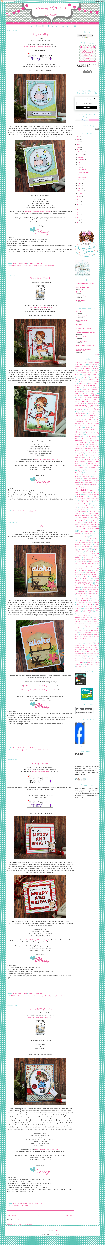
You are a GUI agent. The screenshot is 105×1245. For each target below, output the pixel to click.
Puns (82, 565)
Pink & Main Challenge (85, 555)
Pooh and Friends (87, 559)
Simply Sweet (85, 585)
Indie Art (87, 484)
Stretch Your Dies (91, 606)
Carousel (79, 397)
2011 (78, 220)
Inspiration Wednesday (81, 488)
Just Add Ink (79, 324)
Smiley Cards (85, 589)
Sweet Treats (83, 615)
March (80, 188)
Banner (92, 379)
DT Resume (52, 26)
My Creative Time (91, 528)
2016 (78, 207)
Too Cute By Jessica (93, 642)
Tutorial (95, 647)
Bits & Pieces (78, 385)
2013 (78, 215)
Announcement (95, 376)
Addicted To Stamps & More (19, 265)
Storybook (89, 604)
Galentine (82, 461)
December (81, 152)
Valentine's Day (89, 651)
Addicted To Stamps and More (41, 771)
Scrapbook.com (80, 568)
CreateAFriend (78, 418)
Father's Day (88, 448)
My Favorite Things (48, 265)
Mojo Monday (95, 524)
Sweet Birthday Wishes (40, 1009)
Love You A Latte (93, 509)
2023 (78, 144)
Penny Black (29, 513)
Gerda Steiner (92, 463)
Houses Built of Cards (82, 287)
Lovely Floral (93, 511)
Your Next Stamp (94, 664)
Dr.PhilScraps (78, 440)
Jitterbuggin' (77, 492)
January (80, 193)
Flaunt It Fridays (95, 450)
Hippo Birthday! (40, 34)
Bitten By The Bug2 (90, 385)
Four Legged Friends (91, 454)
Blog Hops (78, 387)
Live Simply (82, 507)
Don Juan (84, 436)
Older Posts (12, 1215)
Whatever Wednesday (80, 660)
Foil (89, 452)
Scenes (97, 567)
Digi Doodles (90, 434)
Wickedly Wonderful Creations (85, 283)
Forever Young (79, 454)
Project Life (91, 563)
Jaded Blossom (26, 750)
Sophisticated (94, 589)
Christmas (31, 996)
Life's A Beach (88, 505)
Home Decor (78, 480)
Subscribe (86, 107)
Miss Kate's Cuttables (91, 522)
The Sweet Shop (87, 636)
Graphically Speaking (80, 469)
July (79, 165)
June (79, 167)
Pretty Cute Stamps (82, 561)
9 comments (38, 748)
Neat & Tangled (87, 533)
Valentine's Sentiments (80, 653)
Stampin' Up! (84, 600)
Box (91, 387)
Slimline (77, 589)
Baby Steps (84, 379)
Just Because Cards (94, 494)
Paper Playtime (87, 544)
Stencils (97, 602)
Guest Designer (94, 469)
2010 (78, 222)
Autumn (86, 378)
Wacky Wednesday (93, 655)
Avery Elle (94, 377)
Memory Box (94, 517)
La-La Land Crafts (87, 500)
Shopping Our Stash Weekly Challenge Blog (84, 350)
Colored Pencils (80, 407)
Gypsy (80, 471)
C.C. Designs (89, 391)
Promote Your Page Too (79, 745)
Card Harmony (95, 395)
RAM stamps (91, 565)
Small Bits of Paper (81, 296)
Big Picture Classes (86, 381)
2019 (78, 199)
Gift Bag (86, 465)
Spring (97, 593)
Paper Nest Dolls (86, 542)
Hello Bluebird (86, 476)
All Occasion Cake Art (85, 372)
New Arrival (96, 533)
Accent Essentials (88, 366)
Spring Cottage (81, 595)
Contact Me (40, 26)
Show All (97, 303)
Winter (82, 662)
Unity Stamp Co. (88, 649)
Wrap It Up (85, 664)
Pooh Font (96, 559)
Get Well (77, 465)
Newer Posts (68, 1215)
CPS (81, 412)
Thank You (90, 627)
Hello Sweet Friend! (40, 279)
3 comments (38, 511)
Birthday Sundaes (92, 383)
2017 (78, 204)
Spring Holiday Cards (92, 595)
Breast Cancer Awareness (90, 389)
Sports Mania (91, 593)
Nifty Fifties (86, 535)
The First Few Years (91, 628)
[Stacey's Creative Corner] (79, 744)
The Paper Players (81, 341)
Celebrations (87, 399)
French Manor (90, 457)
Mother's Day (81, 526)
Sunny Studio (87, 610)
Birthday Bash (82, 383)
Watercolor (93, 657)
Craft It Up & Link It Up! (91, 411)
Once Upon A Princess (81, 538)
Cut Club (79, 425)
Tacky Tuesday (87, 617)
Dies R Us (89, 433)
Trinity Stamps (89, 643)
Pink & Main (95, 554)
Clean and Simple (39, 996)
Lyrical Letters (78, 513)
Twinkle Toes (78, 649)
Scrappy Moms (86, 570)
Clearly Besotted (95, 405)
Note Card (84, 537)
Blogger (56, 1230)
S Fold (82, 567)
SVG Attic (95, 610)
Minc (89, 521)
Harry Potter (85, 474)
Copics (35, 265)
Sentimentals (78, 574)
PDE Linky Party (87, 550)
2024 (78, 142)
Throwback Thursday (88, 640)
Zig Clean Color (80, 666)
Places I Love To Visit (68, 26)
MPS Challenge (92, 526)
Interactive (94, 488)
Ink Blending (18, 750)
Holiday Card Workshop (90, 478)
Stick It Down (80, 604)
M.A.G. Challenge (89, 513)
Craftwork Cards (80, 413)
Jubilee (85, 494)
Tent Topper (84, 625)
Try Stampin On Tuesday (89, 645)
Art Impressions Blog (82, 316)
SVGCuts (77, 612)
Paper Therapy (85, 546)
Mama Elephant (49, 996)
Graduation (92, 467)
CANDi (83, 393)
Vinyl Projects (84, 655)
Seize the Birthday (81, 320)
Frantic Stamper (93, 455)
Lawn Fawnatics (81, 312)
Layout (86, 504)
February (80, 191)
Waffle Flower (78, 657)
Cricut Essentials (90, 421)
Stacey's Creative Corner (51, 11)
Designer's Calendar (89, 429)
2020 (78, 197)
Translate (90, 38)
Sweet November (80, 614)
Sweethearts (94, 615)
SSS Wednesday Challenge (81, 597)
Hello (23, 513)
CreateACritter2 (92, 415)
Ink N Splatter (79, 486)
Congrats (88, 407)
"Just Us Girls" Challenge (83, 328)
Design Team (78, 429)
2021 (78, 149)
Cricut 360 (78, 419)
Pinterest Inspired (88, 557)
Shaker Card (95, 574)
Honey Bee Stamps (90, 480)
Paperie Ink (95, 546)
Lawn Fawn (86, 502)
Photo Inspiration (85, 553)
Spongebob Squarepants (80, 593)
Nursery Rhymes (95, 537)
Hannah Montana (90, 473)
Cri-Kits (85, 418)
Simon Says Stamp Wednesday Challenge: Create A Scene (40, 690)
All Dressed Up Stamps (84, 370)
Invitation (77, 490)
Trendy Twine (78, 644)
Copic (88, 409)
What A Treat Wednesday (91, 658)
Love (97, 507)
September (81, 159)
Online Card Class (94, 539)
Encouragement (80, 444)
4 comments (38, 263)
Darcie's (40, 265)
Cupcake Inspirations (93, 423)
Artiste (79, 378)
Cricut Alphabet (89, 419)
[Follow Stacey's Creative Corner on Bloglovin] (82, 121)
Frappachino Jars (79, 457)
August (80, 162)
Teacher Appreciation (80, 623)
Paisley (90, 540)
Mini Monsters (80, 522)
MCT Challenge (82, 517)
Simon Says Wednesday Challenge (41, 750)
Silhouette (85, 578)
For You (95, 452)
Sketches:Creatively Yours (90, 587)
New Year (79, 535)
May (79, 183)
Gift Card (96, 465)
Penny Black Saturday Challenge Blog (40, 307)
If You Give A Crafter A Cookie (89, 482)
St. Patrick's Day (94, 597)
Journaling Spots (86, 492)
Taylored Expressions (91, 621)
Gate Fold (89, 461)
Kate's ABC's (90, 498)
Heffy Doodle (94, 474)
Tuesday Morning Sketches (82, 647)
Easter (97, 440)
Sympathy (77, 617)
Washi (85, 657)
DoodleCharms (79, 438)
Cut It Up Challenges (90, 425)
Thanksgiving (78, 629)
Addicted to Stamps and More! (85, 345)
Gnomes (81, 467)
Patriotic (86, 548)
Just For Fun (81, 496)
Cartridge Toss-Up (87, 397)
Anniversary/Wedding (81, 376)
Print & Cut (83, 563)
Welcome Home (78, 658)
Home (29, 26)
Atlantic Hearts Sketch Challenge (85, 332)
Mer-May (91, 519)
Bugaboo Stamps (79, 391)
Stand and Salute (81, 602)
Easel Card (89, 440)
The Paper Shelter (86, 632)
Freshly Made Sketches (83, 337)
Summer (77, 608)
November (81, 154)
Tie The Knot (82, 642)
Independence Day (79, 484)
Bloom (86, 387)
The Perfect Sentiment (86, 634)
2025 (78, 139)
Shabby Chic (87, 574)
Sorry (76, 591)
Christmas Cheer (92, 403)
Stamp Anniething (83, 599)
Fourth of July (79, 455)
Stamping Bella (95, 600)
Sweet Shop (89, 614)
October (80, 157)
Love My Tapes (82, 509)
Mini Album (96, 521)
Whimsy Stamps (91, 660)
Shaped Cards (82, 576)
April (79, 185)
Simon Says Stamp (88, 580)
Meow (85, 519)
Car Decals (77, 395)
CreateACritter (79, 415)
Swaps (97, 612)
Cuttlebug (78, 427)
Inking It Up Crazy (92, 486)
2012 (78, 217)
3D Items (80, 364)
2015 (78, 209)
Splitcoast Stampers (93, 591)
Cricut (91, 418)
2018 (78, 202)
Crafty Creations (93, 413)
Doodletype (93, 438)
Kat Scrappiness (81, 498)
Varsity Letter (90, 653)
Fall (83, 446)
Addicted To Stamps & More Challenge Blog (37, 46)
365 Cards (96, 362)
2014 (78, 212)
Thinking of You (85, 638)
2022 (78, 147)
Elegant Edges (83, 442)
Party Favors (78, 548)
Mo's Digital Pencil (85, 524)
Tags (95, 617)
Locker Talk (90, 507)
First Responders (85, 450)
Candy (91, 393)
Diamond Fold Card (90, 431)
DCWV (94, 427)
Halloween (78, 473)
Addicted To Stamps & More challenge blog (37, 211)
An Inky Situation (90, 374)
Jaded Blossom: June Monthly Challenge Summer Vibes (40, 686)
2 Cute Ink (77, 362)
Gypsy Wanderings (91, 471)
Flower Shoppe (81, 452)
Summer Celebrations (89, 608)
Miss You (77, 524)
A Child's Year (93, 364)
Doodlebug (92, 436)
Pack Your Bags (81, 540)
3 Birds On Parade (87, 362)
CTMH (84, 423)
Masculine (96, 515)
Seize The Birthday (91, 572)
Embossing (94, 442)
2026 (78, 137)
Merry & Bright (40, 763)
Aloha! (40, 526)
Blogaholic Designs (63, 1235)
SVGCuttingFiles (88, 612)
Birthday (30, 265)
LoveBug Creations (80, 511)
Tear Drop (88, 623)
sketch (91, 585)
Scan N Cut (89, 567)
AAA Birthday (78, 366)
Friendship (19, 513)
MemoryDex (78, 519)
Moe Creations (80, 300)
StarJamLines (91, 602)
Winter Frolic (90, 662)
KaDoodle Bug (95, 496)
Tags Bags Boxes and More (82, 619)
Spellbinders (82, 591)
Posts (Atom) (18, 1220)
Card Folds (85, 395)
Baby (76, 379)
